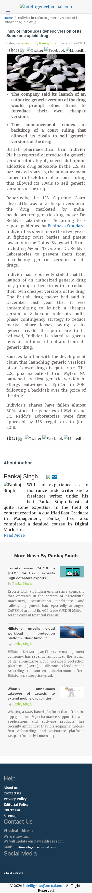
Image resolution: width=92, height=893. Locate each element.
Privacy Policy (15, 799)
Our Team (12, 810)
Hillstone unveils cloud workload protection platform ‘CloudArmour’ (31, 633)
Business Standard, (67, 225)
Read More (14, 535)
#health (26, 43)
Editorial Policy (16, 805)
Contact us (12, 793)
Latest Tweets (13, 872)
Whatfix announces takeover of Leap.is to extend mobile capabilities (31, 693)
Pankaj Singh (48, 43)
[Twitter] (48, 476)
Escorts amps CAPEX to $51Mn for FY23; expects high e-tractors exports (31, 573)
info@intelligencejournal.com (34, 847)
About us (11, 788)
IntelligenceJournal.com (44, 885)
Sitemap (10, 816)
